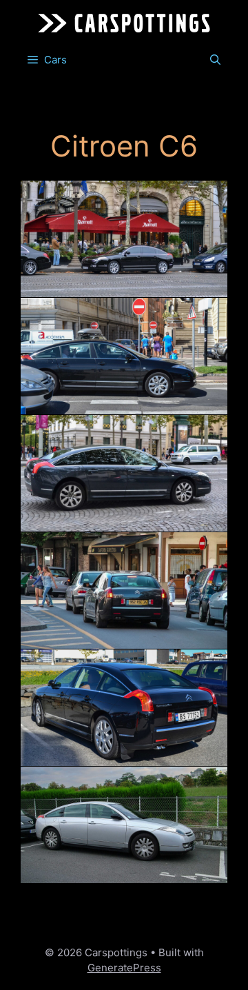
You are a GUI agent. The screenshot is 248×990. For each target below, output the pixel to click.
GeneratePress (124, 967)
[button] (215, 60)
